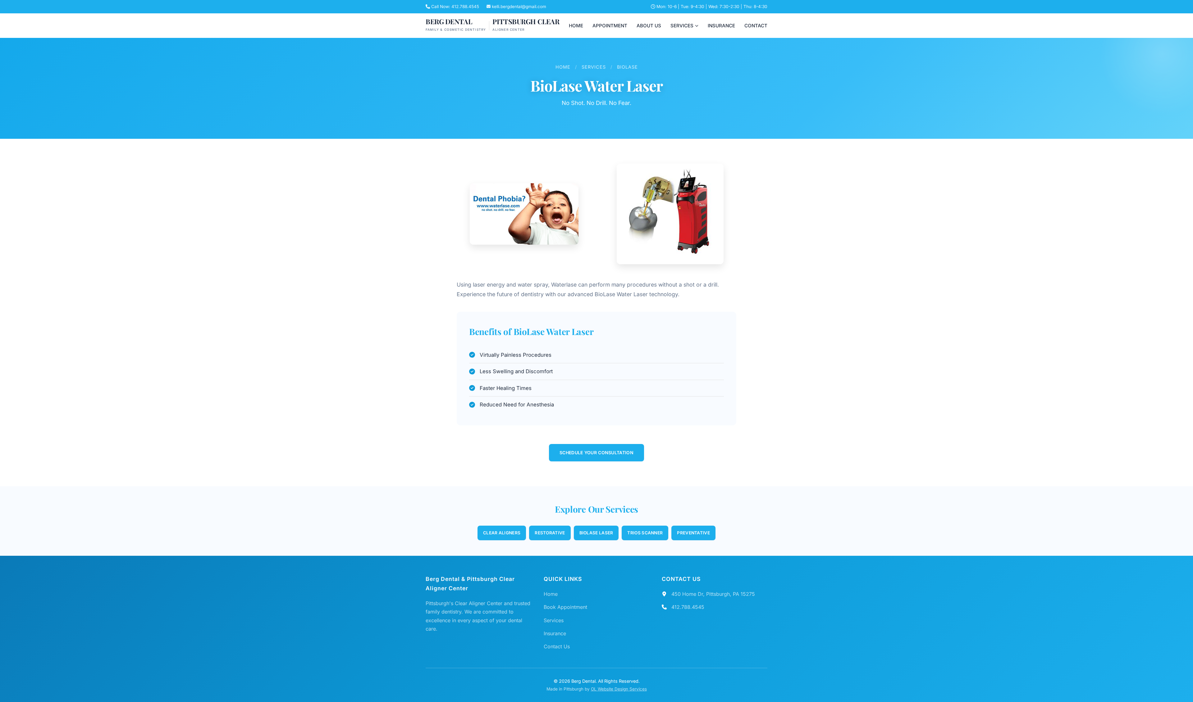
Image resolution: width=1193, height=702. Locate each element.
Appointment (609, 26)
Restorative (550, 532)
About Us (649, 26)
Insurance (721, 26)
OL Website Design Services (619, 688)
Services (681, 26)
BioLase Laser (596, 532)
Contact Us (557, 646)
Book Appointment (565, 607)
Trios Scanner (645, 532)
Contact (755, 26)
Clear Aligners (501, 532)
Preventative (693, 532)
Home (576, 26)
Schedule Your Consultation (596, 452)
